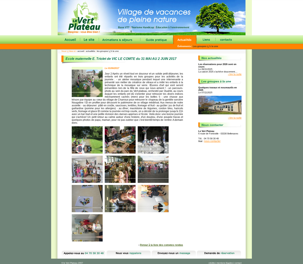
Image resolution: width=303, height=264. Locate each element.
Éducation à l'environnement (172, 27)
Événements (184, 46)
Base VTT (123, 27)
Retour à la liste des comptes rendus (161, 245)
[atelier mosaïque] (121, 139)
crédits (212, 263)
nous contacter (212, 141)
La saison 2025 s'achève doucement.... (217, 71)
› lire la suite (235, 74)
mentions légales (225, 263)
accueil (81, 51)
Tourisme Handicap (142, 27)
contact (238, 263)
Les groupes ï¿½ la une (205, 46)
